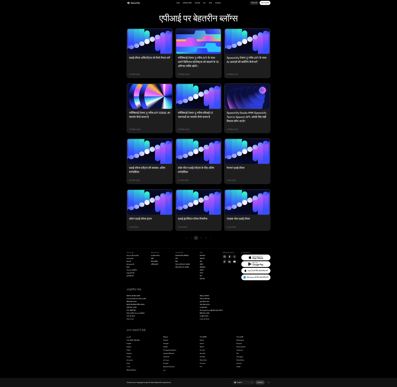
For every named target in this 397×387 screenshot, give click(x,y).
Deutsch (239, 343)
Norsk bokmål (240, 347)
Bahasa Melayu (131, 370)
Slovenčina (203, 360)
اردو (164, 370)
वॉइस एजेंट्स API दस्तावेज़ (182, 267)
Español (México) (168, 353)
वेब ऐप (128, 267)
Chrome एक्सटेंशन (132, 270)
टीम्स (176, 258)
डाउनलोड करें (130, 276)
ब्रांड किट (202, 279)
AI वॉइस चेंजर (203, 307)
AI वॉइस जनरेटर (155, 255)
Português (239, 357)
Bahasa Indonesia (168, 367)
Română (202, 357)
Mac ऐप (129, 261)
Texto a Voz (130, 319)
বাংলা (201, 367)
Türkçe (129, 357)
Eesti (128, 363)
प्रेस (201, 276)
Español (129, 353)
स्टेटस (201, 273)
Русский (202, 350)
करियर (201, 264)
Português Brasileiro (169, 350)
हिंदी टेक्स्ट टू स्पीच (204, 313)
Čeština (165, 340)
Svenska (202, 353)
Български (130, 360)
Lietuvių (239, 363)
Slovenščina (240, 360)
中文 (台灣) (239, 337)
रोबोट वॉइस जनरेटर (205, 304)
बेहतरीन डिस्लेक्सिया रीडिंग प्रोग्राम (135, 304)
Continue (260, 382)
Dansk (202, 340)
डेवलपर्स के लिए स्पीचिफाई (181, 255)
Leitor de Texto (204, 319)
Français (166, 343)
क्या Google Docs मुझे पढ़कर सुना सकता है (211, 310)
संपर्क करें (202, 258)
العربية (129, 337)
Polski (128, 350)
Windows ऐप (130, 264)
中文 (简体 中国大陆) (133, 340)
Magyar (165, 337)
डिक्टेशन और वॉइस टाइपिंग (133, 296)
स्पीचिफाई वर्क (154, 264)
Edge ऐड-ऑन (130, 273)
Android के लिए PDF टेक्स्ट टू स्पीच (136, 299)
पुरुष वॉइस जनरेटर (204, 301)
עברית (128, 367)
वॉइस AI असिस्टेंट (204, 296)
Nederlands (240, 340)
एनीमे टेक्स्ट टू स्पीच (132, 307)
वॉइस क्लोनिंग (154, 261)
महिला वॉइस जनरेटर (132, 301)
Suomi (202, 343)
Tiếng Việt (166, 357)
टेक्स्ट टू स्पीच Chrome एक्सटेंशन (136, 313)
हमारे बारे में (202, 255)
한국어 (202, 347)
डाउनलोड (197, 3)
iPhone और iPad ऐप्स (133, 255)
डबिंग (152, 258)
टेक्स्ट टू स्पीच (130, 253)
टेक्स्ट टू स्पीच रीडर (205, 299)
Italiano (129, 347)
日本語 (165, 347)
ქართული (166, 360)
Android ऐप (130, 258)
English (129, 343)
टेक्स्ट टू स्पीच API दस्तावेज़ (182, 264)
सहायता (202, 270)
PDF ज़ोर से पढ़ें (131, 316)
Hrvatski (165, 363)
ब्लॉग (201, 261)
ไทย (237, 353)
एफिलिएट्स (202, 267)
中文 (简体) (203, 337)
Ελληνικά (202, 363)
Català (238, 367)
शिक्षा (176, 261)
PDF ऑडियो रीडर (131, 310)
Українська (239, 350)
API (204, 3)
